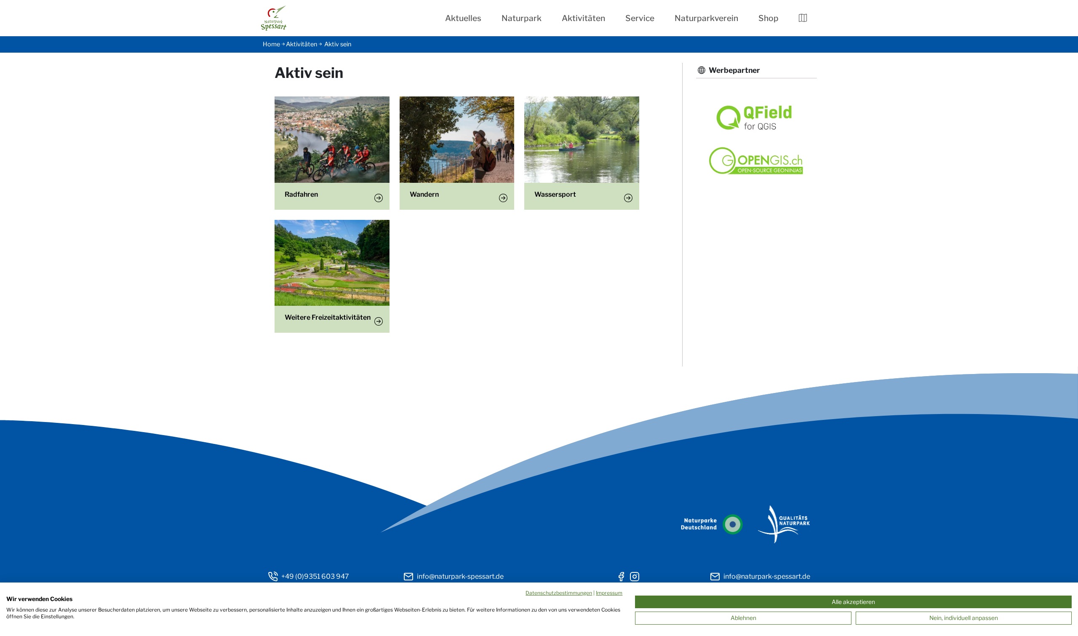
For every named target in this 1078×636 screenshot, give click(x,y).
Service (639, 18)
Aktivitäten (583, 18)
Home (271, 44)
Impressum (609, 593)
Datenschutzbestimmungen (559, 593)
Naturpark (522, 18)
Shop (768, 18)
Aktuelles (463, 18)
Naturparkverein (706, 18)
